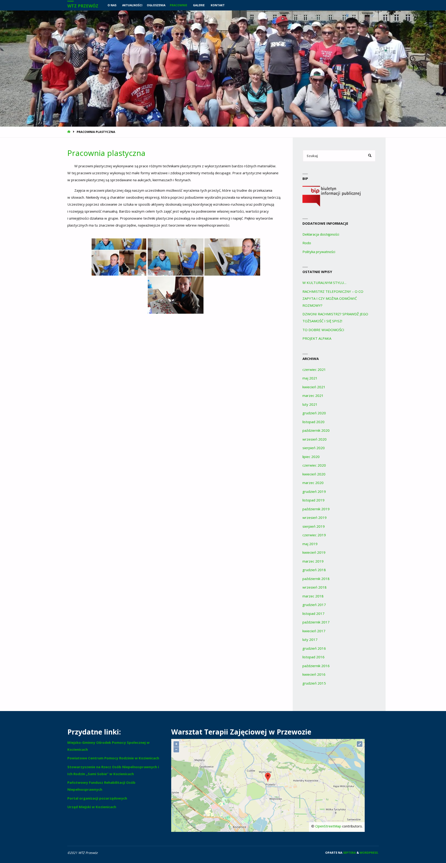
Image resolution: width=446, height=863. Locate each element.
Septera (349, 852)
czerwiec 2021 (314, 369)
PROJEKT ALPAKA (316, 338)
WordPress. (369, 852)
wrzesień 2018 (314, 587)
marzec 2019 (313, 561)
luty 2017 (310, 639)
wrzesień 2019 (314, 517)
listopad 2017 (313, 613)
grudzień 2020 (314, 413)
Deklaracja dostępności (320, 234)
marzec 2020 (313, 482)
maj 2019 (310, 543)
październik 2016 (316, 665)
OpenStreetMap (328, 826)
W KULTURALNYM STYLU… (324, 282)
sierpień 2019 (313, 526)
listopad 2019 (313, 500)
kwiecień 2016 (313, 674)
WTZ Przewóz (82, 5)
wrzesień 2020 (314, 439)
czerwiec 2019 (314, 535)
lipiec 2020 (311, 456)
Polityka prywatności (318, 251)
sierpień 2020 (313, 447)
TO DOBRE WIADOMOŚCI (323, 329)
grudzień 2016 (314, 648)
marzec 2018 (313, 596)
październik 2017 (316, 622)
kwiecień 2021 (313, 387)
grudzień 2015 (314, 683)
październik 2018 (316, 578)
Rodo (306, 242)
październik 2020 (316, 430)
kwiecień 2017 (313, 631)
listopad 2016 (313, 657)
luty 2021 (310, 404)
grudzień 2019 (314, 491)
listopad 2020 (313, 421)
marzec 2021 (313, 395)
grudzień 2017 (314, 604)
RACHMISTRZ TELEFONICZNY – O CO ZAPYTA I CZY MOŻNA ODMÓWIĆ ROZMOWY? (332, 298)
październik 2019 (316, 509)
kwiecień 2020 (313, 474)
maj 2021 (310, 378)
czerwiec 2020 (314, 465)
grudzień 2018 (314, 569)
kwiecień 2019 (313, 552)
